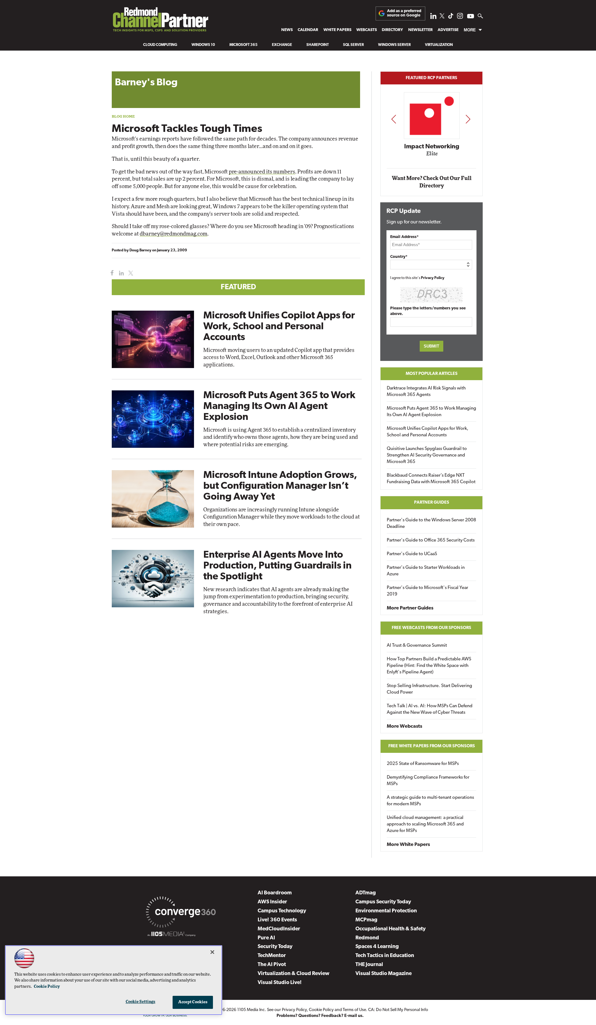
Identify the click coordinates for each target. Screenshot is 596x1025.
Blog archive (126, 68)
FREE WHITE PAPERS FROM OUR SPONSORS (431, 746)
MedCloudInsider (279, 929)
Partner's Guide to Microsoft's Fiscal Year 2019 (427, 591)
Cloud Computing (160, 45)
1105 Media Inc (251, 1010)
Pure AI (266, 938)
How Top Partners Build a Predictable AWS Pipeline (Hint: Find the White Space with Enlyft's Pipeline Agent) (429, 666)
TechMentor (272, 955)
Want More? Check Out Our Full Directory (432, 182)
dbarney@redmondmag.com (173, 233)
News (287, 30)
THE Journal (369, 964)
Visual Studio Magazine (383, 973)
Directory (392, 30)
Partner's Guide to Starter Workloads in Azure (426, 571)
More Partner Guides (410, 608)
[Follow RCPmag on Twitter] (442, 17)
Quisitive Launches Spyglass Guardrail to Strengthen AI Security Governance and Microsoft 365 (427, 455)
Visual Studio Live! (280, 982)
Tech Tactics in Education (384, 955)
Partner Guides (431, 502)
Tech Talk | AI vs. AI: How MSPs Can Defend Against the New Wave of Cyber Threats (429, 709)
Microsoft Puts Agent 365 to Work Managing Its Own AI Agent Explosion (279, 406)
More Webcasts (404, 726)
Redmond (367, 938)
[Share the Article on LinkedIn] (120, 273)
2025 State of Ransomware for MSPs (423, 764)
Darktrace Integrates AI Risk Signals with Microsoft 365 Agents (426, 391)
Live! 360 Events (277, 920)
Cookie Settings (141, 1002)
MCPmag (366, 920)
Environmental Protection (386, 911)
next (468, 119)
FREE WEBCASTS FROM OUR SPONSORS (431, 628)
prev (393, 119)
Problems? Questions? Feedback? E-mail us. (320, 1016)
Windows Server (394, 45)
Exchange (282, 45)
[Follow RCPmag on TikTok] (451, 17)
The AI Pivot (272, 964)
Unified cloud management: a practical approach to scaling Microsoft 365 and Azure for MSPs (425, 824)
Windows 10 (203, 45)
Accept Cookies (193, 1002)
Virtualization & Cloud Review (293, 973)
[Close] (212, 952)
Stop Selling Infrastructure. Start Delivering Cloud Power (429, 689)
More (470, 30)
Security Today (275, 946)
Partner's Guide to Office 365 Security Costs (431, 540)
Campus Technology (282, 911)
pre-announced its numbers (262, 171)
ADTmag (365, 893)
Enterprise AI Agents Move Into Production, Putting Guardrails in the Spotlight (277, 566)
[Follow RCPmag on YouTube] (470, 17)
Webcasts (366, 30)
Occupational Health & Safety (390, 929)
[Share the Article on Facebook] (110, 273)
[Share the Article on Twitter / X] (129, 273)
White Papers (337, 30)
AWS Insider (272, 902)
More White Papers (408, 844)
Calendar (308, 30)
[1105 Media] (171, 935)
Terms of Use (354, 1010)
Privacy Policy (433, 278)
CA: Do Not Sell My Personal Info (398, 1010)
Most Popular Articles (432, 373)
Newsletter (420, 30)
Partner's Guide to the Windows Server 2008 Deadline (431, 523)
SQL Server (353, 45)
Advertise (448, 30)
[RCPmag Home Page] (160, 21)
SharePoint (317, 45)
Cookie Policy (321, 1010)
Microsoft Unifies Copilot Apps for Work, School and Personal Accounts (279, 327)
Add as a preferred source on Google (404, 13)
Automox (432, 156)
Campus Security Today (383, 902)
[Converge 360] (181, 913)
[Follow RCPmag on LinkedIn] (433, 17)
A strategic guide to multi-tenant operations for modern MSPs (430, 801)
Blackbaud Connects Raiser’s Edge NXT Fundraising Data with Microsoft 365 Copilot (431, 478)
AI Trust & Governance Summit (417, 645)
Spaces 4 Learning (377, 946)
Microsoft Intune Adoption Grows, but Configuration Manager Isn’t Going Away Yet (280, 486)
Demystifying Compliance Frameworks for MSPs (428, 780)
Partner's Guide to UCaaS (412, 554)
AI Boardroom (275, 893)
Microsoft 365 (243, 45)
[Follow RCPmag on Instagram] (460, 17)
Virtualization (439, 45)
